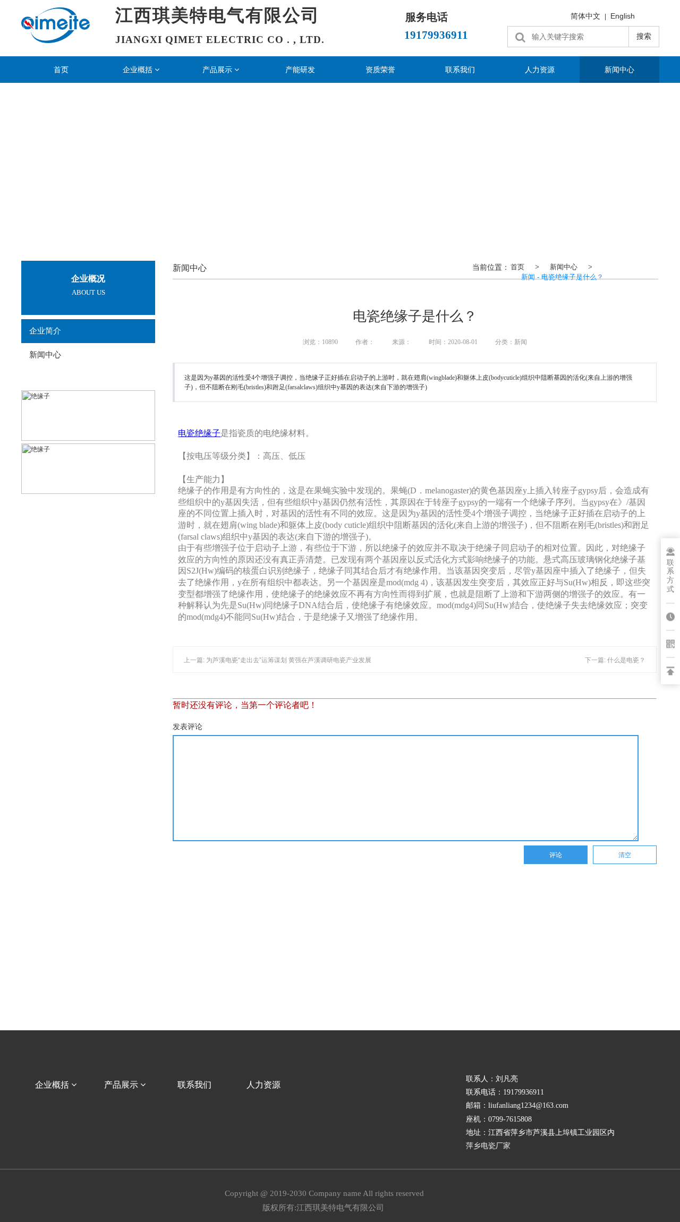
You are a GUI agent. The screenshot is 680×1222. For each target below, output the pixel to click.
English (622, 16)
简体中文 (585, 16)
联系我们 (460, 69)
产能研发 (300, 69)
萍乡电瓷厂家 (488, 1146)
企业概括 (139, 69)
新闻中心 (619, 69)
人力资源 (540, 69)
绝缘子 (207, 433)
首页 (61, 69)
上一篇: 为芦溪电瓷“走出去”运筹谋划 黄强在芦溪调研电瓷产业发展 (277, 660)
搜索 (643, 36)
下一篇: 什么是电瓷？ (615, 660)
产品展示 (218, 69)
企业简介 (45, 331)
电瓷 (186, 433)
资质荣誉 (380, 69)
